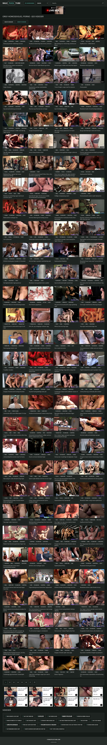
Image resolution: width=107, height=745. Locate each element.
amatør (98, 41)
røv (93, 41)
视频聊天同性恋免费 (67, 716)
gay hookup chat (31, 720)
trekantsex (21, 324)
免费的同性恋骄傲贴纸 (12, 724)
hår (69, 63)
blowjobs (11, 41)
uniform (65, 280)
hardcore (67, 106)
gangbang (32, 171)
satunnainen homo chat (13, 729)
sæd (35, 84)
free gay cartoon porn (29, 724)
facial (82, 41)
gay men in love (53, 716)
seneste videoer (21, 22)
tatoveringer (93, 237)
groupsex (22, 41)
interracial (16, 237)
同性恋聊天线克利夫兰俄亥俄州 (48, 724)
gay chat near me (28, 716)
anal (6, 41)
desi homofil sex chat (13, 716)
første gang (15, 411)
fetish (44, 302)
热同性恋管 (41, 716)
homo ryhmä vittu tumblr (14, 720)
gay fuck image (97, 720)
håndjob (48, 106)
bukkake (18, 171)
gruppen (65, 63)
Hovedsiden (30, 3)
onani (17, 41)
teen (6, 650)
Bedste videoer (9, 22)
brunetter (7, 324)
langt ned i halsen (19, 63)
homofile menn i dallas (83, 716)
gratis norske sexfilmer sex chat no (35, 729)
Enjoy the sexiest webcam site (22, 689)
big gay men (84, 720)
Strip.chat (20, 694)
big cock (88, 41)
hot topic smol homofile (57, 729)
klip (6, 63)
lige (9, 411)
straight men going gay (48, 720)
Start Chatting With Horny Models (96, 690)
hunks (82, 106)
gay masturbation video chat (68, 720)
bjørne (83, 454)
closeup (43, 41)
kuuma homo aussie (92, 724)
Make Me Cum (96, 698)
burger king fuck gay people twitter (71, 724)
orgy (49, 63)
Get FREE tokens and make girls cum (47, 700)
